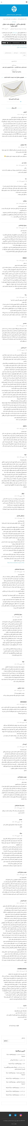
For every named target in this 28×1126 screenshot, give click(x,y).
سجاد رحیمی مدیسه (21, 1073)
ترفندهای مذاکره (23, 53)
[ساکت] (7, 43)
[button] (2, 91)
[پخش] (24, 43)
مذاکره (24, 55)
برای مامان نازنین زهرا (14, 99)
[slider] (4, 42)
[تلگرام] (10, 1115)
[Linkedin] (15, 1115)
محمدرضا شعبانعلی (8, 53)
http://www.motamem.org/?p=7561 (15, 563)
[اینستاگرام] (21, 1115)
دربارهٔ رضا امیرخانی (14, 1060)
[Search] (1, 2)
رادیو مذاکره (14, 33)
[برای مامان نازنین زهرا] (14, 88)
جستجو (23, 1038)
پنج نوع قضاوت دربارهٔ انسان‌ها (15, 1063)
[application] (14, 42)
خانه (26, 19)
